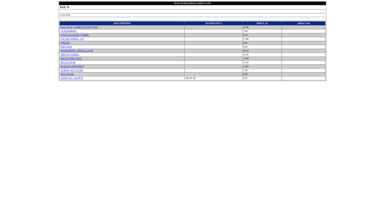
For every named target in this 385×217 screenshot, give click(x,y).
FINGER (65, 43)
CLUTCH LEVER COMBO (75, 35)
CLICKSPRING (69, 31)
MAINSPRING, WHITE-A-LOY (77, 50)
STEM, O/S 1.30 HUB (72, 78)
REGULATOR (68, 62)
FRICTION (66, 47)
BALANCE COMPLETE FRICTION (79, 27)
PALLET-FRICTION (71, 58)
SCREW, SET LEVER (72, 70)
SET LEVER (67, 74)
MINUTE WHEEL (70, 54)
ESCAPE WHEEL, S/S (72, 39)
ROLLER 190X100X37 (72, 66)
